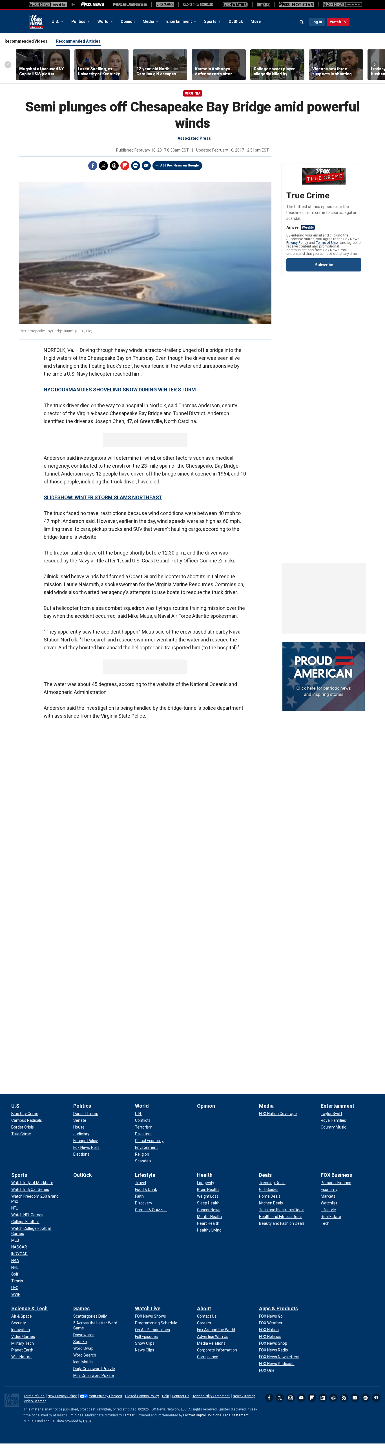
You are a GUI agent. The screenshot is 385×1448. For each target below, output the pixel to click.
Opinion (127, 21)
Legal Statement (236, 1415)
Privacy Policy (297, 242)
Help (165, 1396)
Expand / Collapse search (301, 22)
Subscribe (324, 265)
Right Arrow (374, 64)
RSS (344, 1398)
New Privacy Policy (62, 1396)
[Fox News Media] (92, 4)
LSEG (87, 1421)
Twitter (103, 165)
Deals (265, 1175)
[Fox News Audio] (198, 4)
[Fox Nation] (165, 4)
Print (135, 165)
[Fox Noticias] (296, 4)
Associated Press (194, 138)
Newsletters (355, 1398)
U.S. (56, 21)
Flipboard (124, 165)
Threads (114, 165)
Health (205, 1175)
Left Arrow (8, 64)
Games (81, 1308)
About (204, 1308)
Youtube (301, 1398)
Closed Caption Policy (142, 1396)
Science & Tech (29, 1308)
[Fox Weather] (235, 4)
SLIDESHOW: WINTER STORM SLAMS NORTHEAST (103, 497)
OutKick (236, 21)
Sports (210, 21)
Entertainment (179, 21)
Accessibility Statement (211, 1396)
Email (146, 165)
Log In (316, 22)
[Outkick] (263, 4)
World (103, 21)
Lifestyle (145, 1175)
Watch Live (147, 1308)
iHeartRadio (376, 1398)
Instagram (290, 1398)
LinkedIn (322, 1398)
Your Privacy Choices (105, 1396)
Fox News (36, 22)
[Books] (342, 4)
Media (149, 21)
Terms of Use (327, 242)
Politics (78, 21)
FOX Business (336, 1175)
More (255, 21)
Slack (333, 1398)
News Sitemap (244, 1396)
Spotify (365, 1398)
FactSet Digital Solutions (202, 1415)
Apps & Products (278, 1308)
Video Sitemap (35, 1401)
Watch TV (338, 22)
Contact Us (180, 1396)
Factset (129, 1415)
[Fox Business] (130, 4)
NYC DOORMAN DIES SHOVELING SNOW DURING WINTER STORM (120, 390)
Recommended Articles (78, 41)
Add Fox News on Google (179, 165)
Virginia (192, 93)
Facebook (92, 165)
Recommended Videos (26, 41)
